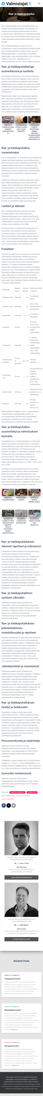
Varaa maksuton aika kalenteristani (21, 877)
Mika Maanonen (21, 867)
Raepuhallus (26, 796)
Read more (14, 1029)
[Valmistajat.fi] (17, 3)
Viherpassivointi (12, 979)
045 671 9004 (24, 863)
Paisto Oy (19, 1077)
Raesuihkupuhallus (8, 799)
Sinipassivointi (11, 1046)
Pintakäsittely (32, 792)
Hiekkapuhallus (10, 796)
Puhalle (18, 796)
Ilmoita (25, 1088)
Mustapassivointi (12, 1010)
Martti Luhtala (21, 929)
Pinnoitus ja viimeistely (17, 792)
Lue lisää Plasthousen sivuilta (21, 939)
